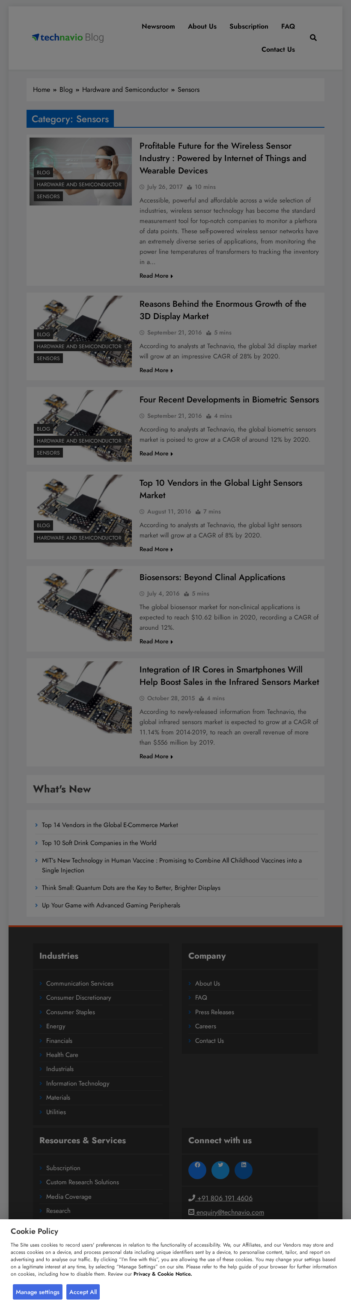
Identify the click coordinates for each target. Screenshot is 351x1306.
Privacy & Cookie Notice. (163, 1274)
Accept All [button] (83, 1292)
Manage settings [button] (37, 1292)
